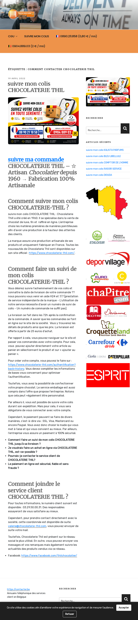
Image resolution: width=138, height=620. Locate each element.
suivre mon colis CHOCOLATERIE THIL (36, 87)
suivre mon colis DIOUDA (99, 175)
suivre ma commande (36, 159)
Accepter (124, 607)
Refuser (69, 614)
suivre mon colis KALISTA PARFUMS (105, 150)
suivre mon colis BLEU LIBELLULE (103, 156)
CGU (11, 36)
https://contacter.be (18, 589)
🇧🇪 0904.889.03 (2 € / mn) (26, 46)
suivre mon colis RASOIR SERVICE (104, 168)
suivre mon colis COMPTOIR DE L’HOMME (107, 162)
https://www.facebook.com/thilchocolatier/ (49, 555)
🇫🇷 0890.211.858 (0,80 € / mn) (76, 36)
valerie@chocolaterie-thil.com (27, 526)
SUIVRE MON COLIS (36, 36)
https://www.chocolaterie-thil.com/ (52, 253)
